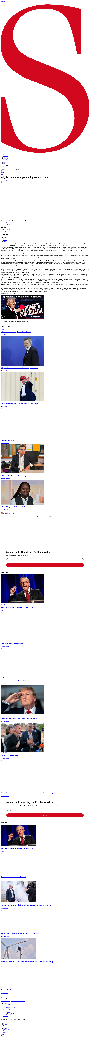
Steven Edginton (5, 509)
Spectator (3, 1)
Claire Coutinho (5, 443)
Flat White (3, 604)
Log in (5, 172)
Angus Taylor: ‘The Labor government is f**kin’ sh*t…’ (21, 933)
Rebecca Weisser (5, 758)
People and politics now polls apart (13, 877)
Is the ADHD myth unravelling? (12, 643)
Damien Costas (4, 880)
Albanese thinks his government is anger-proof (17, 607)
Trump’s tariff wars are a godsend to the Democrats (19, 718)
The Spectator (4, 995)
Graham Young (4, 684)
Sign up (45, 565)
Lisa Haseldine (4, 180)
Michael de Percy (5, 936)
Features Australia (5, 752)
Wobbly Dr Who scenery (9, 990)
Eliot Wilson (4, 406)
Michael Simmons (5, 478)
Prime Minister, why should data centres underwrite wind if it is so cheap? (27, 793)
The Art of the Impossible (10, 755)
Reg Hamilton (4, 993)
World (2, 174)
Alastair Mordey (5, 646)
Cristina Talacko (5, 796)
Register (2, 172)
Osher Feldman (4, 610)
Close (2, 1021)
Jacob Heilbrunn (5, 334)
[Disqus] (45, 528)
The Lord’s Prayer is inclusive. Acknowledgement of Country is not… (26, 681)
